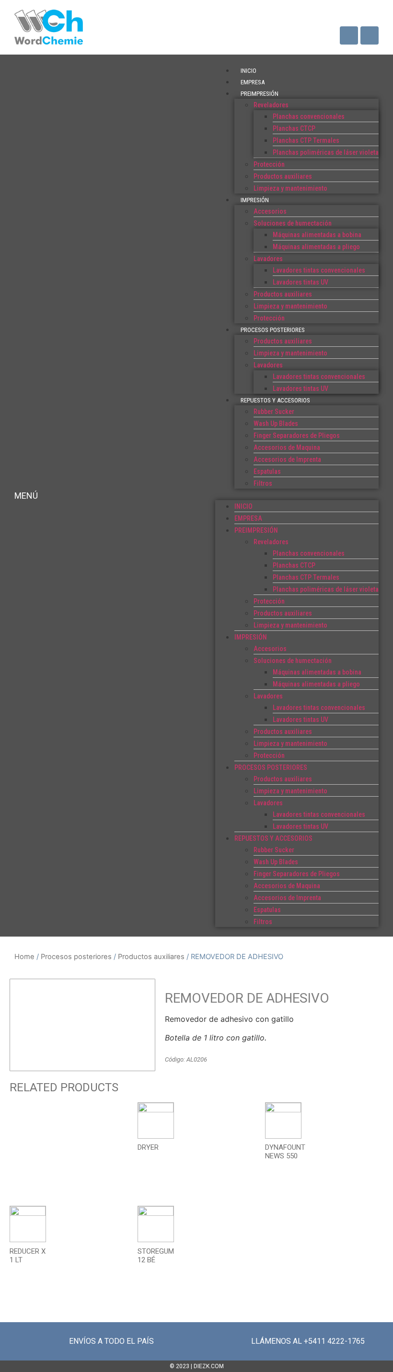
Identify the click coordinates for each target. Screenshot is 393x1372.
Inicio (248, 70)
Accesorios (270, 211)
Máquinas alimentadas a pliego (316, 247)
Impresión (255, 200)
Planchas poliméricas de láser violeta (326, 152)
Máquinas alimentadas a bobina (317, 235)
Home (24, 956)
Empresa (253, 82)
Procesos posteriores (273, 329)
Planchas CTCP (294, 128)
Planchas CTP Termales (306, 140)
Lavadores (268, 259)
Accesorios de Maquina (287, 447)
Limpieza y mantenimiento (290, 188)
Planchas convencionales (309, 116)
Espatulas (267, 471)
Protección (269, 164)
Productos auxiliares (283, 176)
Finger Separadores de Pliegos (297, 435)
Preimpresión (259, 93)
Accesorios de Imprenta (287, 459)
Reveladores (271, 105)
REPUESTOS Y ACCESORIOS (275, 400)
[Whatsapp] (349, 35)
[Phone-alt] (369, 35)
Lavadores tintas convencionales (319, 270)
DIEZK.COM (209, 1366)
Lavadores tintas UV (300, 282)
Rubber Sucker (274, 411)
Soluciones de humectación (293, 223)
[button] (297, 494)
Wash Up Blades (276, 423)
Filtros (263, 483)
